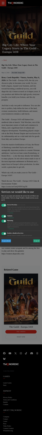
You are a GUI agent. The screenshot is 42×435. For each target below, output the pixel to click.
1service (10, 213)
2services (10, 218)
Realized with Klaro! (36, 244)
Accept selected (6, 241)
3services (10, 229)
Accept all (36, 241)
